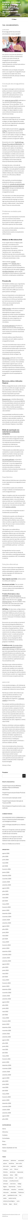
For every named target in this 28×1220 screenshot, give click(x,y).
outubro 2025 (6, 882)
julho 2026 (5, 856)
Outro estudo (6, 358)
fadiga (19, 1183)
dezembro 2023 (6, 951)
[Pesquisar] (24, 776)
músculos (6, 1192)
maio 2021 (5, 1049)
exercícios (13, 1183)
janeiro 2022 (5, 1024)
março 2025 (5, 904)
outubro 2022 (6, 995)
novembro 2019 (6, 1106)
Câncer (16, 1169)
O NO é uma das (6, 308)
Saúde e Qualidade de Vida (9, 1147)
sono (18, 1201)
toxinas (5, 1204)
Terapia (4, 1151)
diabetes (5, 1175)
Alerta (4, 1128)
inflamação (6, 1189)
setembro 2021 (6, 1037)
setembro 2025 (6, 885)
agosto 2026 (5, 853)
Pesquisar (5, 772)
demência (12, 1172)
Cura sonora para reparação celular (11, 797)
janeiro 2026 (5, 872)
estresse (5, 1183)
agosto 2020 (5, 1078)
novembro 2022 (6, 992)
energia (5, 1181)
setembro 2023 (6, 961)
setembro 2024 (6, 923)
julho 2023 (5, 967)
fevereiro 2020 (6, 1097)
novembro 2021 (6, 1030)
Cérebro (5, 1172)
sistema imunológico (9, 1201)
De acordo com (6, 399)
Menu (14, 19)
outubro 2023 (6, 957)
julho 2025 (5, 891)
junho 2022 (5, 1008)
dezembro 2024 (6, 913)
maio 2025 (5, 897)
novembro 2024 (6, 916)
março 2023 (5, 980)
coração (20, 1166)
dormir (21, 1178)
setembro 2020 (6, 1075)
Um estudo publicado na (9, 325)
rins (20, 1195)
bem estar (6, 1166)
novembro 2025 (6, 878)
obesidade (13, 1192)
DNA (16, 1175)
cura (11, 1169)
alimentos (6, 1160)
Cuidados (5, 1135)
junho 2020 (5, 1084)
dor (16, 1178)
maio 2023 (5, 973)
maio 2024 (5, 935)
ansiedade (21, 1160)
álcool (15, 1204)
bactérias (11, 1163)
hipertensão (12, 1186)
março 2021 (5, 1056)
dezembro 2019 (6, 1103)
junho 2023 (5, 970)
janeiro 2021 (5, 1062)
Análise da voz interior (14, 843)
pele (4, 1195)
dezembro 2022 (6, 989)
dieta (11, 1175)
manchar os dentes (10, 507)
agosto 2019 (5, 1116)
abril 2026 (5, 866)
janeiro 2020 (5, 1100)
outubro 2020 (6, 1071)
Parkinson (21, 1192)
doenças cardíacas (8, 1178)
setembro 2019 (6, 1113)
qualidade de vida (12, 1195)
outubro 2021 (6, 1033)
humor (19, 1186)
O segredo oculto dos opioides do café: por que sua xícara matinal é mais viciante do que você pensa (13, 831)
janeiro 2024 (5, 948)
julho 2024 (5, 929)
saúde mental (12, 1198)
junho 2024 (5, 932)
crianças (5, 1169)
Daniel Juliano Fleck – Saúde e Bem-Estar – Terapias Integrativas (11, 7)
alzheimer (13, 1160)
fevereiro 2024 (6, 945)
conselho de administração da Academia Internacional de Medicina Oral (13, 186)
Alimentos (5, 1132)
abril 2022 (5, 1014)
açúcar (5, 1163)
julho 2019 (5, 1119)
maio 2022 (5, 1011)
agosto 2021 (5, 1040)
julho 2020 (5, 1081)
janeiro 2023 (5, 986)
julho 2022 (5, 1005)
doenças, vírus (15, 263)
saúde (5, 1198)
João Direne (5, 836)
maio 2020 (5, 1087)
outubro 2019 (6, 1109)
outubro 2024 (6, 919)
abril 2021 (5, 1052)
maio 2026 (5, 863)
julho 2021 (5, 1043)
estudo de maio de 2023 (11, 100)
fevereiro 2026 (6, 869)
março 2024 (5, 942)
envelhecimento (13, 1181)
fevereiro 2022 (6, 1021)
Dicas (3, 1141)
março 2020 (5, 1094)
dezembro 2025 (6, 875)
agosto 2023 (5, 964)
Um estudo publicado (8, 459)
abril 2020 (5, 1090)
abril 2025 (5, 901)
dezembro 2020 (6, 1065)
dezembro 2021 (6, 1027)
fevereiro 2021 (6, 1059)
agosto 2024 (5, 926)
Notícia (4, 1144)
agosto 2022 (5, 1002)
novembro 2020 (6, 1068)
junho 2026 (5, 859)
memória (20, 1189)
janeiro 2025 (5, 910)
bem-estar (19, 1163)
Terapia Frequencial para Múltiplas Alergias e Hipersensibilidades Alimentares (11, 787)
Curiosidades (6, 1138)
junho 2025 (5, 894)
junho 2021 (5, 1046)
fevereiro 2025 (6, 907)
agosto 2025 (5, 888)
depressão (20, 1172)
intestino (13, 1189)
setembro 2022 (6, 999)
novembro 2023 (6, 954)
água (10, 1204)
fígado (5, 1186)
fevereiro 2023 (6, 983)
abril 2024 (5, 939)
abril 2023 (5, 976)
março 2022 (5, 1018)
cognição (13, 1166)
